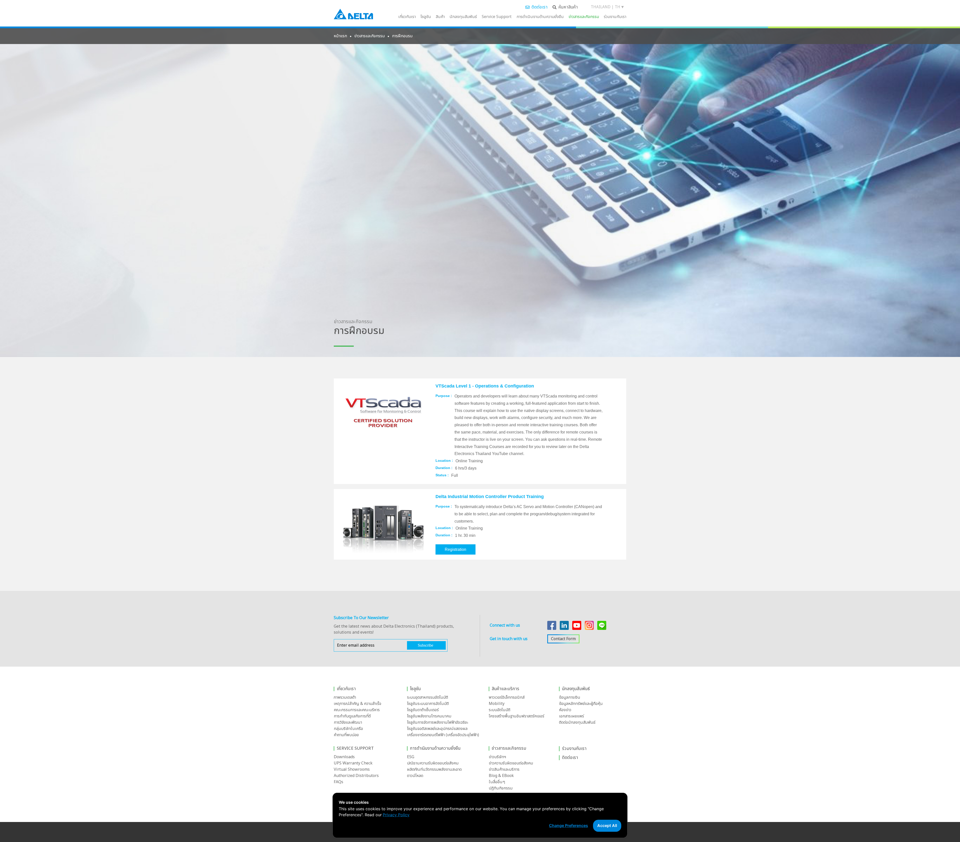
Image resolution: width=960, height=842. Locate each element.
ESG (410, 757)
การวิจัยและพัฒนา (348, 722)
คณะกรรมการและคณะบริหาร (357, 710)
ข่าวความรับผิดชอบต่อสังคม (511, 763)
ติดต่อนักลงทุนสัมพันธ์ (577, 722)
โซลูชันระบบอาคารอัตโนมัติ (428, 704)
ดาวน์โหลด (415, 776)
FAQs (338, 782)
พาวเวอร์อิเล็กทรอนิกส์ (506, 697)
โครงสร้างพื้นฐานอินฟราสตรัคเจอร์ (516, 716)
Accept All (607, 825)
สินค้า (440, 17)
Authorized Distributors (356, 776)
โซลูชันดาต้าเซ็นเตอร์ (423, 710)
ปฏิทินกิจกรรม (500, 788)
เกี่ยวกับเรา (407, 17)
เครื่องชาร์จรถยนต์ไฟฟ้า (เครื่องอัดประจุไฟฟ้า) (443, 735)
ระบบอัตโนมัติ (499, 710)
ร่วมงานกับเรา (615, 17)
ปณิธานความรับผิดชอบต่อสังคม (432, 763)
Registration (455, 549)
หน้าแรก (340, 36)
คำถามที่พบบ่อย (346, 735)
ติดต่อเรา (540, 7)
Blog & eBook (501, 776)
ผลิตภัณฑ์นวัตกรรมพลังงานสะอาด (434, 769)
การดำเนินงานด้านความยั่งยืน (540, 17)
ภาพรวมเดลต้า (345, 697)
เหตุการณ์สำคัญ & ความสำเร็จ (357, 704)
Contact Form (563, 639)
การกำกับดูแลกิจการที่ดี (352, 716)
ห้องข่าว (565, 710)
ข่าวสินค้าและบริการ (504, 769)
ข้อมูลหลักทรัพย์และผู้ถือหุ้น (581, 704)
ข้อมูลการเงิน (569, 697)
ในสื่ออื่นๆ (497, 782)
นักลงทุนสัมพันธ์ (463, 17)
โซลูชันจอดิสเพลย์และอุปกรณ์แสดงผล (437, 729)
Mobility (496, 704)
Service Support (497, 17)
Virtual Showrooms (352, 769)
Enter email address (355, 645)
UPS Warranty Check (353, 763)
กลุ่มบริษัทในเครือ (348, 729)
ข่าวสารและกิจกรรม (583, 17)
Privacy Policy (396, 814)
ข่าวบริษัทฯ (497, 757)
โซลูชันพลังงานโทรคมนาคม (429, 716)
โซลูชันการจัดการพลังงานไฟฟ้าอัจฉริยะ (437, 722)
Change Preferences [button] (568, 825)
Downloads (344, 757)
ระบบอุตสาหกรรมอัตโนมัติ (427, 697)
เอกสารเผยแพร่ (571, 716)
